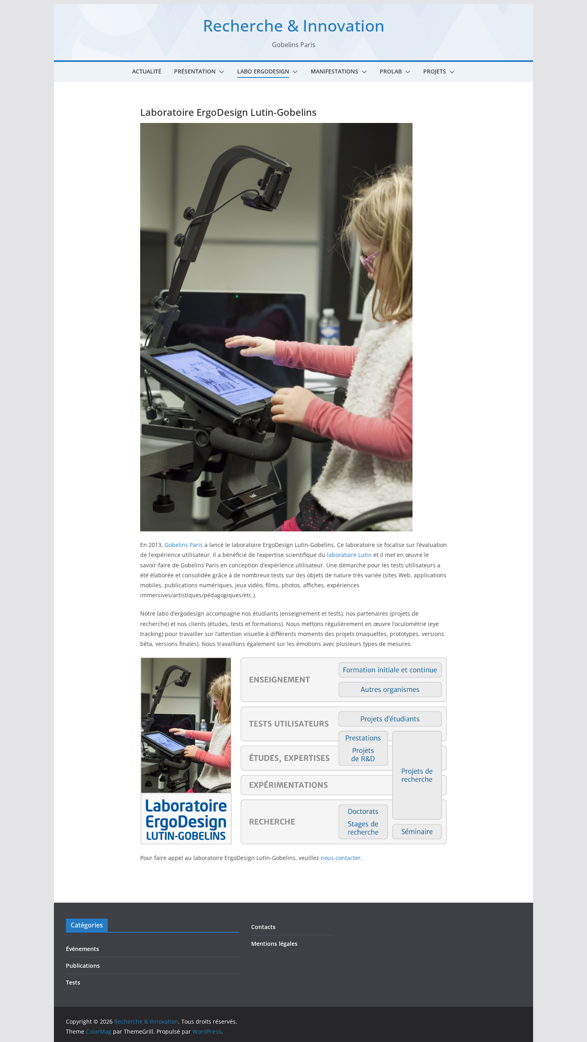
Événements (82, 949)
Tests (73, 982)
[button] (220, 72)
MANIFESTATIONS (334, 71)
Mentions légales (274, 943)
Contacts (263, 927)
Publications (83, 965)
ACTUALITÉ (146, 71)
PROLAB (391, 71)
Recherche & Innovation (294, 25)
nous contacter (341, 858)
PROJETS (434, 71)
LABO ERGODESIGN (263, 71)
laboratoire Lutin (349, 555)
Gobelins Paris (184, 545)
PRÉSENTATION (195, 71)
